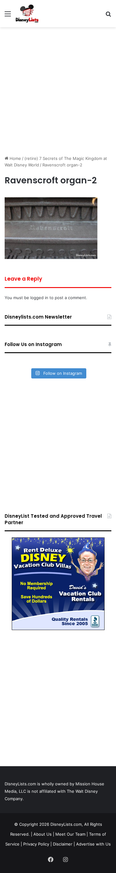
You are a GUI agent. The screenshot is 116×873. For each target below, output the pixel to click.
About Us (42, 834)
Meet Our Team (70, 834)
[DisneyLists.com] (27, 13)
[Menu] (8, 16)
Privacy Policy (36, 844)
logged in (39, 297)
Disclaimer (62, 844)
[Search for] (108, 16)
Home (14, 158)
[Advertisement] (58, 91)
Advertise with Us (93, 844)
